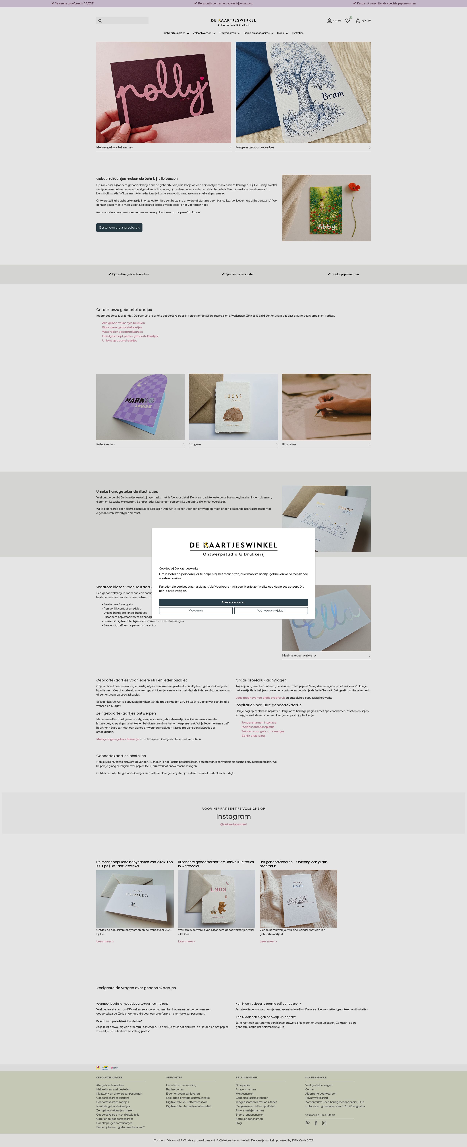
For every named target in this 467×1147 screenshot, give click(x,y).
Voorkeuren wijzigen (271, 610)
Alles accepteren (233, 602)
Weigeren (196, 610)
